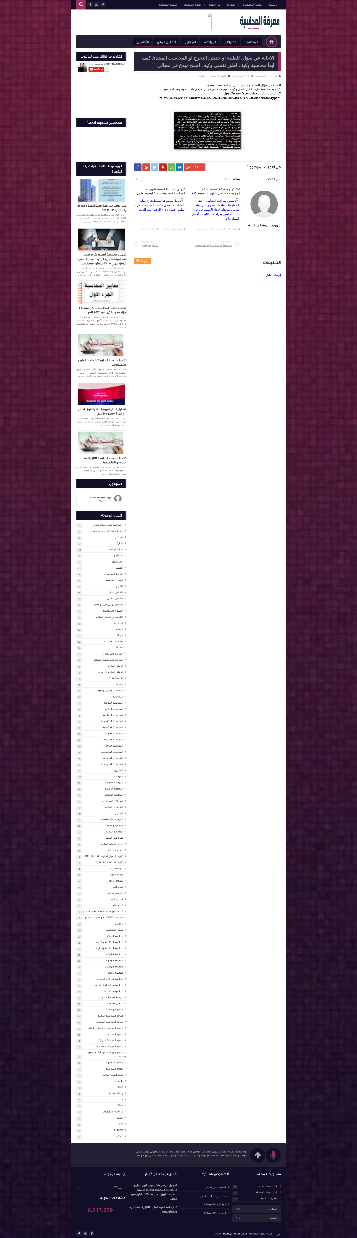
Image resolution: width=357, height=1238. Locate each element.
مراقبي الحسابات (114, 1003)
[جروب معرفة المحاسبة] (260, 29)
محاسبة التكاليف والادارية (109, 948)
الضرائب (230, 42)
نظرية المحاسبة (114, 1069)
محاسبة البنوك (115, 936)
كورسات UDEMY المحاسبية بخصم (104, 917)
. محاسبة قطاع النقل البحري (108, 525)
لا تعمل (119, 924)
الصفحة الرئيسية (218, 76)
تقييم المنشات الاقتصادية (109, 862)
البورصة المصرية (114, 580)
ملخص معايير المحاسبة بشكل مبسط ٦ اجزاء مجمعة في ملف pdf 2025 (102, 310)
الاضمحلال (117, 562)
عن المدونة (214, 5)
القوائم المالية (115, 666)
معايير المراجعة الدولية (111, 1040)
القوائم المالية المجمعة (110, 672)
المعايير (190, 42)
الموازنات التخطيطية (112, 819)
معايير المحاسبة (114, 1010)
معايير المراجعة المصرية (110, 1046)
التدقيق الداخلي (115, 598)
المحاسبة (251, 42)
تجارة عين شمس (113, 838)
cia (121, 1099)
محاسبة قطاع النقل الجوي (109, 985)
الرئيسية (273, 5)
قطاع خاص (117, 899)
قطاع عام (117, 905)
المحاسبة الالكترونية (112, 721)
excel (120, 1118)
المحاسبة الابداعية (113, 703)
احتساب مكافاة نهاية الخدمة (108, 531)
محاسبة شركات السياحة (110, 979)
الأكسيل (143, 42)
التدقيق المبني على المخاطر (108, 605)
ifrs (121, 1124)
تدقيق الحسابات (115, 850)
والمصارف (118, 1081)
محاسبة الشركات (114, 954)
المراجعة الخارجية (114, 782)
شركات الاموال (115, 881)
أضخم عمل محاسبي (215, 1187)
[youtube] (85, 1233)
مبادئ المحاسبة (114, 930)
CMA (120, 1105)
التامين (119, 586)
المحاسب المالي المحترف (110, 690)
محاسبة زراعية (115, 973)
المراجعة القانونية (114, 795)
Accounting (116, 1093)
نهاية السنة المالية (113, 1075)
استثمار (119, 537)
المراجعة (210, 42)
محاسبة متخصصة (113, 991)
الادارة (120, 543)
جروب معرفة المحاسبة (226, 228)
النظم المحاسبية (114, 825)
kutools (118, 1130)
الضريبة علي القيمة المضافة (108, 660)
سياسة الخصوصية (168, 5)
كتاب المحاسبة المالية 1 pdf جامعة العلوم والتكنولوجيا (105, 460)
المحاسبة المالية (114, 746)
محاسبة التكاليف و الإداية (109, 942)
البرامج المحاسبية (113, 574)
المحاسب (118, 684)
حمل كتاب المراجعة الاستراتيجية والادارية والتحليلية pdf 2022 (101, 208)
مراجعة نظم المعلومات (110, 997)
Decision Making (112, 1112)
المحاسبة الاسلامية (112, 715)
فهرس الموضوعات (252, 5)
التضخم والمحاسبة (113, 611)
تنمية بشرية (116, 868)
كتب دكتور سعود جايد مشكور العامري (103, 911)
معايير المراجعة (115, 1034)
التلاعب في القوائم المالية (109, 617)
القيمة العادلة (116, 678)
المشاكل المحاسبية (112, 801)
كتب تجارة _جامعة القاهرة (212, 1196)
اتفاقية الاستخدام (192, 5)
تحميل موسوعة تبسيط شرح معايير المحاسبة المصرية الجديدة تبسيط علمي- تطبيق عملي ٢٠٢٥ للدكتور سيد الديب (101, 259)
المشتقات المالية (114, 807)
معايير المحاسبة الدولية (110, 1016)
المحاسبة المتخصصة (112, 752)
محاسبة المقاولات (113, 960)
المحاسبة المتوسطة (112, 764)
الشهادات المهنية (113, 641)
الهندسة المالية (114, 832)
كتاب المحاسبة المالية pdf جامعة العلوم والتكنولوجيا (102, 362)
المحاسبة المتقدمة (113, 758)
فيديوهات (118, 887)
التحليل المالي (166, 42)
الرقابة (119, 629)
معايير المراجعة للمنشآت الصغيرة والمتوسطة (106, 1054)
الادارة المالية (116, 549)
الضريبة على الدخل (113, 654)
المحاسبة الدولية (114, 733)
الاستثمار (118, 555)
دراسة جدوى (116, 875)
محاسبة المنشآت (114, 967)
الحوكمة (118, 623)
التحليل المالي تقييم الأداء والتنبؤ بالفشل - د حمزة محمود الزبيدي (102, 411)
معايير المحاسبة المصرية (109, 1022)
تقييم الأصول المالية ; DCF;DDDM (104, 856)
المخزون (118, 770)
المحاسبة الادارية (114, 709)
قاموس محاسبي (114, 893)
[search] (81, 4)
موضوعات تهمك (114, 1063)
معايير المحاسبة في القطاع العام (106, 1028)
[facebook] (91, 1233)
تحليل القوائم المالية (112, 844)
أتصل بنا (231, 5)
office (119, 1136)
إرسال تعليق (273, 275)
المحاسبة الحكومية (112, 727)
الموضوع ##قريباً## (215, 1204)
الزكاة (120, 635)
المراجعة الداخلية (114, 789)
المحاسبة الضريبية (113, 740)
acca (120, 1087)
